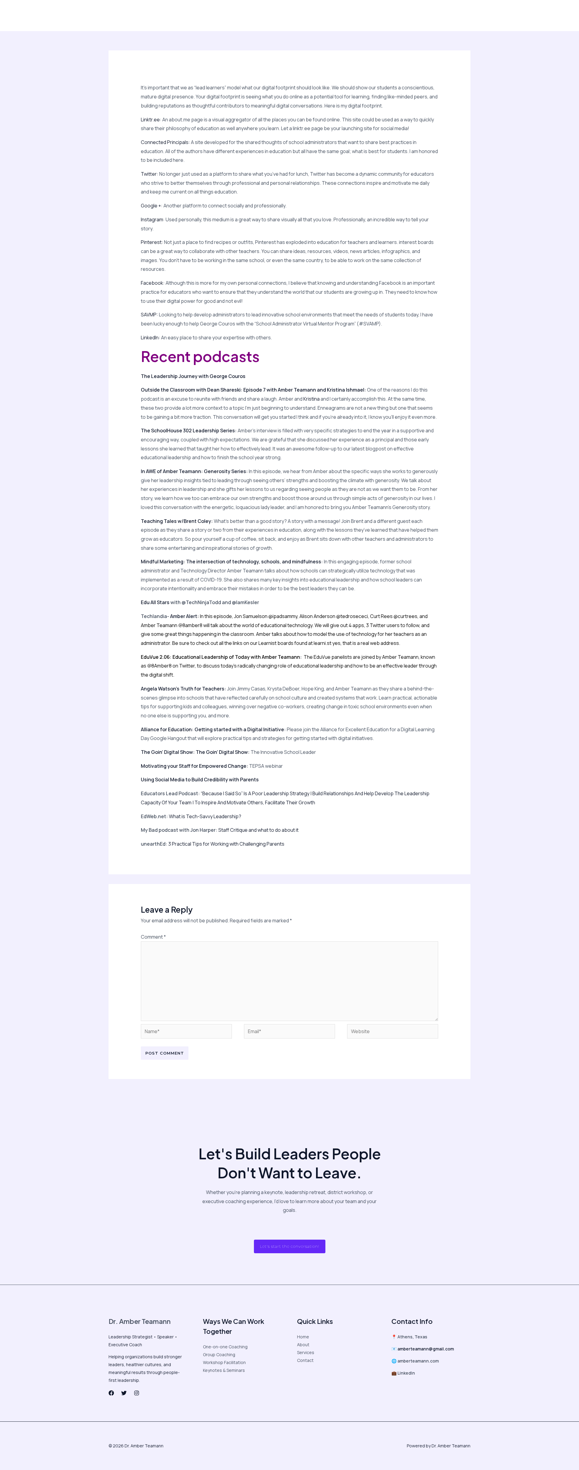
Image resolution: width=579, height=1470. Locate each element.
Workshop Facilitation (224, 1362)
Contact (324, 15)
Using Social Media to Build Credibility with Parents (200, 779)
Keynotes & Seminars (224, 1370)
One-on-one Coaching (225, 1347)
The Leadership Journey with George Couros (193, 376)
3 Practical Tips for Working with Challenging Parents (226, 844)
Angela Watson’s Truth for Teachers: (183, 688)
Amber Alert (183, 616)
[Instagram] (394, 15)
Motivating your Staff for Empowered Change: (194, 766)
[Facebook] (368, 15)
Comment (153, 937)
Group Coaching (219, 1354)
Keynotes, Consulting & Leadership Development (237, 15)
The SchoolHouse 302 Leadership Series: (189, 430)
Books (302, 15)
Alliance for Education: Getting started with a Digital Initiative (212, 729)
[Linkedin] (406, 15)
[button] (442, 15)
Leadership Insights (158, 15)
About (124, 15)
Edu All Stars (155, 602)
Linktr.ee (150, 119)
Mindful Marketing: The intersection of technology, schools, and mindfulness (231, 561)
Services (305, 1352)
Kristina (311, 399)
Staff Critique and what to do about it (258, 830)
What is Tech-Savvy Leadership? (205, 816)
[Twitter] (381, 15)
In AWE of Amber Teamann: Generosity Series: (194, 471)
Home (303, 1337)
